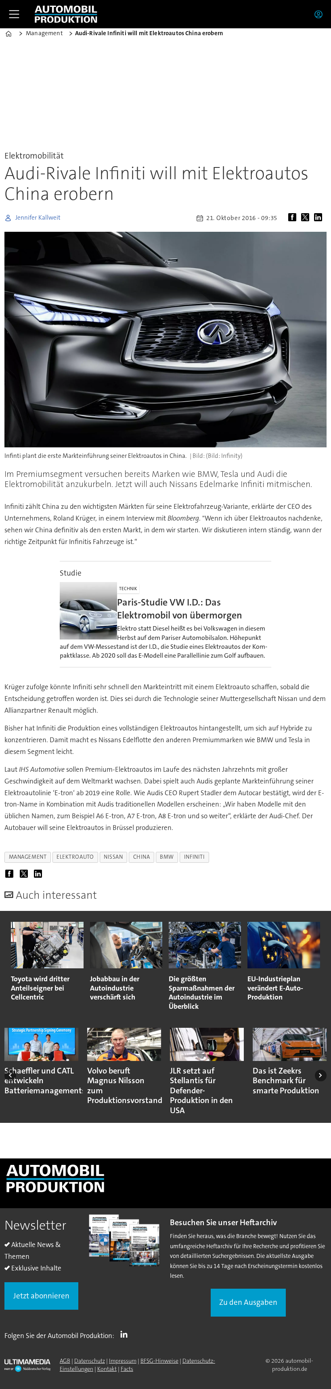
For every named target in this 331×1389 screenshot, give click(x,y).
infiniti (194, 856)
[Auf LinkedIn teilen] (320, 218)
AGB (65, 1360)
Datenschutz (89, 1360)
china (141, 856)
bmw (167, 856)
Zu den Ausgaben (248, 1302)
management (27, 856)
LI (126, 1334)
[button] (10, 1075)
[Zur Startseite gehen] (66, 14)
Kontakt (107, 1368)
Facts (127, 1368)
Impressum (122, 1360)
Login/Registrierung (320, 14)
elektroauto (75, 856)
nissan (113, 856)
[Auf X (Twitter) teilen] (307, 218)
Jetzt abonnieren (41, 1296)
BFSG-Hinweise (159, 1360)
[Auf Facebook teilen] (294, 218)
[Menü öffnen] (14, 14)
